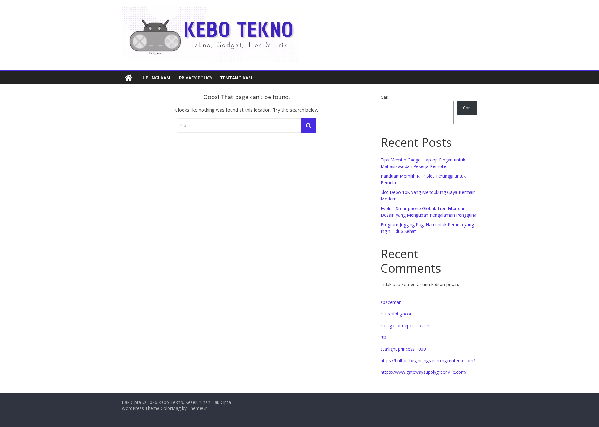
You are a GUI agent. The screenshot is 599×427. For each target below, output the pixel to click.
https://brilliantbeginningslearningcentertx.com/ (428, 360)
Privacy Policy (195, 78)
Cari (384, 97)
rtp (383, 337)
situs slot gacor (396, 314)
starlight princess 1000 (403, 349)
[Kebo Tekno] (129, 77)
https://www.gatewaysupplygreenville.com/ (424, 372)
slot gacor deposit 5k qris (406, 326)
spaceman (391, 302)
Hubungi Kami (155, 78)
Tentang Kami (237, 78)
